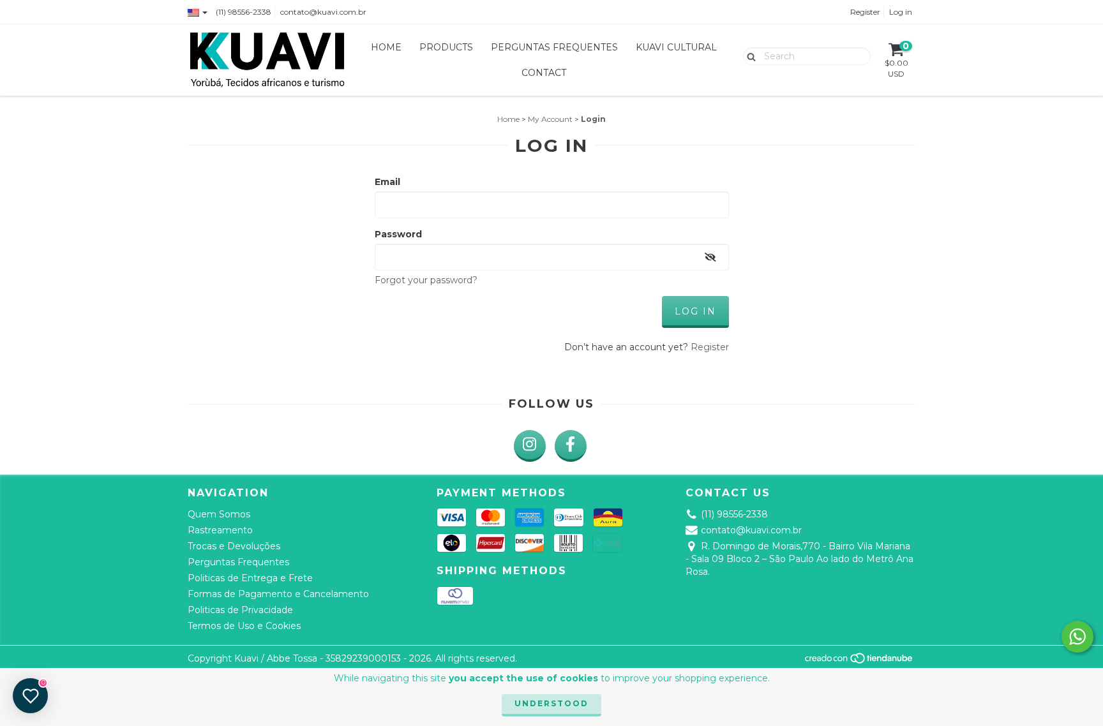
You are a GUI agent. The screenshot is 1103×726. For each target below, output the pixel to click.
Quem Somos (219, 514)
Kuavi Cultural (676, 47)
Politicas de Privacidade (240, 610)
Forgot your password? (426, 280)
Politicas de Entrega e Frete (250, 578)
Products (446, 47)
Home (386, 47)
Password (398, 234)
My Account (550, 119)
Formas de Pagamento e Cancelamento (278, 594)
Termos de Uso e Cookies (244, 626)
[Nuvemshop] (859, 662)
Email (387, 182)
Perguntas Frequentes (554, 47)
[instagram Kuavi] (530, 446)
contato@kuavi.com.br (323, 12)
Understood (551, 703)
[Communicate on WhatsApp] (1077, 637)
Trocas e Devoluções (234, 546)
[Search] (748, 55)
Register (865, 12)
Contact (543, 72)
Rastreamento (220, 530)
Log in (900, 12)
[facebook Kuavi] (571, 446)
